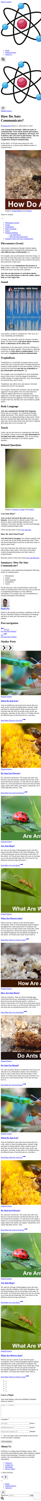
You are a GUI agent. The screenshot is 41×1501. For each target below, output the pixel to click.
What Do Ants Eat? (9, 701)
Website (32, 1431)
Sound (7, 225)
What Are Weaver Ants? (12, 918)
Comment (5, 1419)
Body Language (10, 229)
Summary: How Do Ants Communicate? (19, 239)
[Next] (10, 648)
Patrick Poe (7, 126)
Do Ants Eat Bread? (10, 1065)
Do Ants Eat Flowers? (10, 773)
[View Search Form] (3, 59)
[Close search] (3, 1492)
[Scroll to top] (2, 1478)
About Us (8, 54)
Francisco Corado (18, 509)
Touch (7, 231)
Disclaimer (9, 1467)
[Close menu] (2, 1480)
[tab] (6, 1381)
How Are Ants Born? (10, 993)
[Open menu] (3, 108)
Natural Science (10, 52)
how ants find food (32, 558)
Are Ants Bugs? (8, 846)
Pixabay (29, 211)
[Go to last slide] (4, 648)
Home (7, 50)
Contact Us (9, 1465)
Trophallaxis (9, 227)
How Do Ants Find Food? (19, 237)
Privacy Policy (10, 1469)
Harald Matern (17, 211)
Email (32, 1427)
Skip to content (6, 2)
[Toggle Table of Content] (2, 219)
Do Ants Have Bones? (8, 630)
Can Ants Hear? (15, 235)
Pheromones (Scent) (12, 223)
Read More (12, 720)
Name (32, 1423)
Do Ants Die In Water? (9, 636)
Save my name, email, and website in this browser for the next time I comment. (19, 1437)
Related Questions (11, 233)
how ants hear (26, 530)
